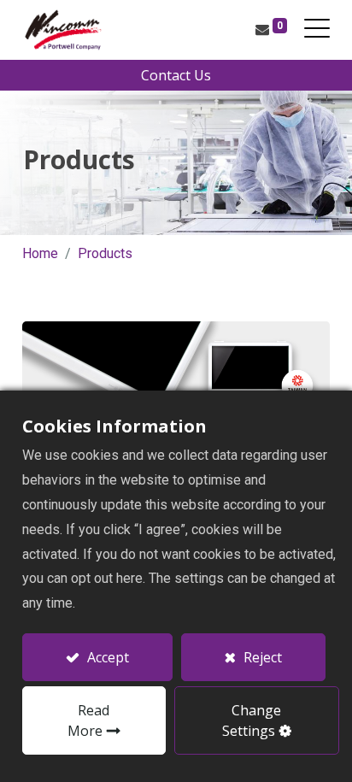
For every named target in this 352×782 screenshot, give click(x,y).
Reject (261, 657)
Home (40, 253)
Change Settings (252, 720)
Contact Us (176, 75)
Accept (106, 657)
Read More (88, 720)
